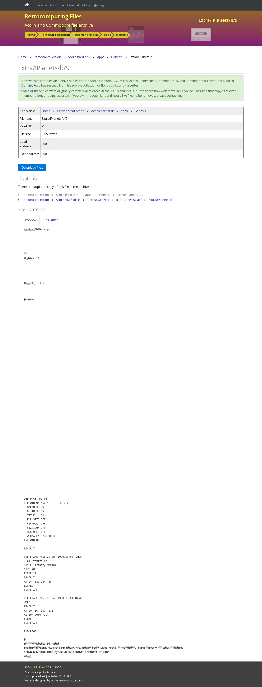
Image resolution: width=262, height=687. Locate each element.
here (52, 672)
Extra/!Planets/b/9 (162, 200)
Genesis (122, 35)
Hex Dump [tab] (50, 220)
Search (42, 5)
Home (31, 35)
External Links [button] (77, 5)
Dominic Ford (30, 85)
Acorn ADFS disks (68, 200)
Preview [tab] (30, 220)
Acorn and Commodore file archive (59, 25)
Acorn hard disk (87, 35)
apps (107, 35)
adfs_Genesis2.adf (129, 200)
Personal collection (55, 35)
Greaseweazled (98, 200)
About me (57, 5)
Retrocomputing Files (53, 16)
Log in (102, 5)
